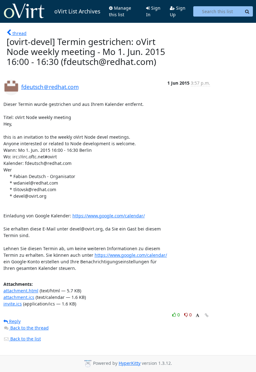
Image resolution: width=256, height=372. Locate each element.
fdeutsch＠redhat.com (50, 87)
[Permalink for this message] (206, 315)
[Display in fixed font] (197, 315)
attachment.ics (18, 297)
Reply (14, 321)
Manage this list (120, 11)
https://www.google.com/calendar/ (108, 216)
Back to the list (25, 339)
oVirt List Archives (77, 11)
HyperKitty (129, 363)
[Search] (247, 11)
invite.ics (12, 304)
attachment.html (20, 291)
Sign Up (177, 11)
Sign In (153, 11)
